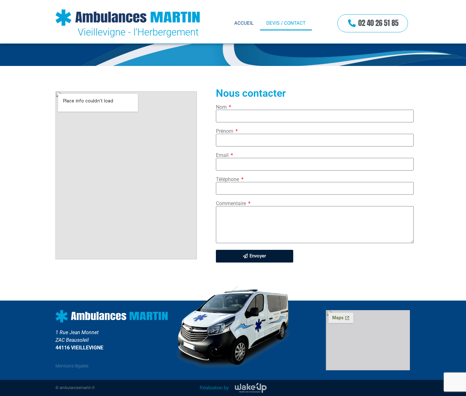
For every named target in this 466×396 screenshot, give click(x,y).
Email (223, 155)
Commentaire (231, 203)
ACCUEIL (244, 23)
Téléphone (228, 179)
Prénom (225, 131)
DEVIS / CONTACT (286, 23)
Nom (222, 107)
